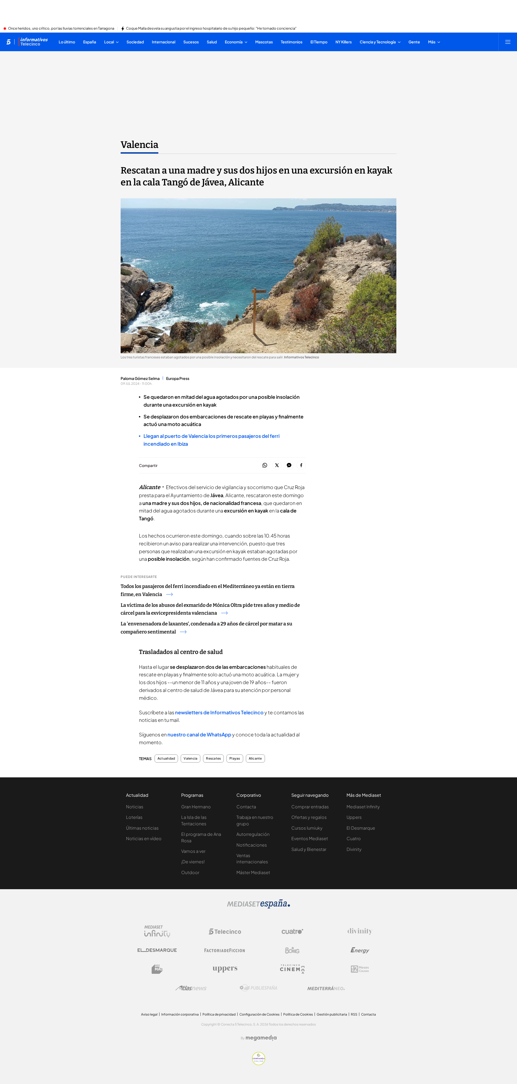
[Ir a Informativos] (33, 42)
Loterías (134, 817)
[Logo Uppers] (225, 969)
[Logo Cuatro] (292, 931)
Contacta (246, 806)
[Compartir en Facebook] (301, 465)
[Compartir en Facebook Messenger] (289, 465)
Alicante (255, 758)
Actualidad (166, 758)
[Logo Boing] (292, 950)
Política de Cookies (298, 1014)
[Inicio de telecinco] (8, 41)
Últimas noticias (142, 828)
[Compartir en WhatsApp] (265, 465)
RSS (354, 1014)
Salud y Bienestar (308, 849)
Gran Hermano (196, 806)
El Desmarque (361, 828)
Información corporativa (180, 1014)
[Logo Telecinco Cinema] (292, 969)
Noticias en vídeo (144, 838)
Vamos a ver (193, 851)
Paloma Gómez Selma (140, 378)
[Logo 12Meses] (360, 969)
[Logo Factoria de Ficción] (224, 950)
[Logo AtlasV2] (191, 988)
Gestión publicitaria (332, 1014)
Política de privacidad (219, 1014)
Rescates (213, 758)
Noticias (134, 806)
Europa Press (177, 378)
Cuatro (354, 838)
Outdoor (190, 872)
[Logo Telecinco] (225, 931)
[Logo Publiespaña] (258, 988)
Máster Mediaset (253, 872)
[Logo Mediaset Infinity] (157, 931)
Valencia (139, 144)
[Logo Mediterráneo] (326, 988)
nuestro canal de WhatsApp (199, 734)
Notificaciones (251, 845)
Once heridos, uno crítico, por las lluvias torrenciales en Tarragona (61, 28)
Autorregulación (253, 834)
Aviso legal (149, 1014)
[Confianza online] (258, 1063)
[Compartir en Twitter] (277, 465)
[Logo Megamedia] (261, 1038)
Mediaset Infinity (363, 806)
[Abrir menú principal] (508, 41)
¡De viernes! (193, 861)
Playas (234, 758)
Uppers (354, 817)
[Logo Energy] (360, 950)
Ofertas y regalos (309, 817)
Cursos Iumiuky (307, 828)
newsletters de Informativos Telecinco (219, 712)
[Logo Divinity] (360, 931)
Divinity (354, 849)
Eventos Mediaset (309, 838)
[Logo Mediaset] (258, 907)
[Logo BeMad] (157, 969)
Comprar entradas (310, 806)
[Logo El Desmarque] (157, 950)
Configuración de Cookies (259, 1014)
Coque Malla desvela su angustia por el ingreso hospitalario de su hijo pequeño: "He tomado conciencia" (211, 28)
